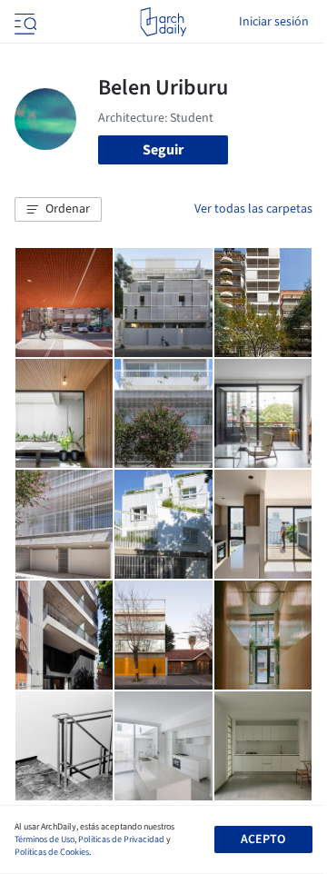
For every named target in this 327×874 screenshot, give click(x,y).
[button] (58, 210)
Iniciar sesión (274, 21)
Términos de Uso (44, 839)
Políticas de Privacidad (121, 839)
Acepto (263, 839)
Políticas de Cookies (52, 852)
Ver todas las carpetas (253, 209)
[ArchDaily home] (163, 21)
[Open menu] (23, 22)
